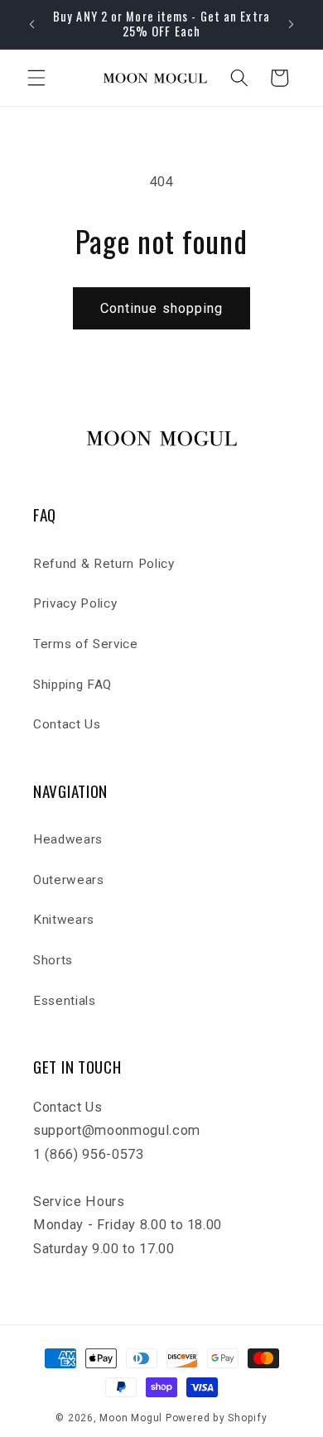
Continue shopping (162, 308)
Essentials (64, 1000)
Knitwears (63, 919)
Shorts (53, 960)
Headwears (68, 839)
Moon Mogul (130, 1418)
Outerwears (68, 879)
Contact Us (67, 724)
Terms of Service (85, 644)
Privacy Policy (75, 603)
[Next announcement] (291, 24)
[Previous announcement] (32, 24)
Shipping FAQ (72, 684)
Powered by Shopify (217, 1418)
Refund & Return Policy (104, 563)
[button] (36, 78)
